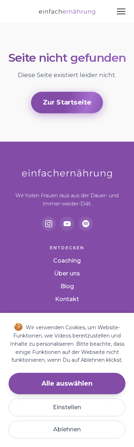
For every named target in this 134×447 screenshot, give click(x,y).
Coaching (67, 260)
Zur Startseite (67, 102)
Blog (67, 286)
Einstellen (67, 407)
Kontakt (67, 299)
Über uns (67, 273)
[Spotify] (86, 224)
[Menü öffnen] (121, 11)
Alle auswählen (67, 383)
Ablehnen (67, 429)
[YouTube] (67, 224)
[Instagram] (48, 224)
